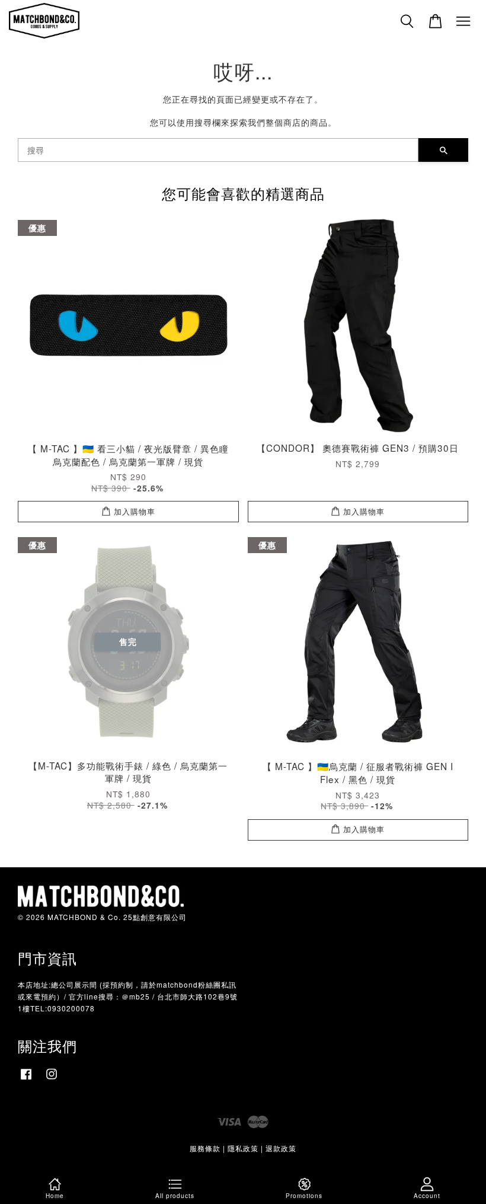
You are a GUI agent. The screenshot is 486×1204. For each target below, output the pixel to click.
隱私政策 (243, 1148)
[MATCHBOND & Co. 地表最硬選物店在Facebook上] (26, 1079)
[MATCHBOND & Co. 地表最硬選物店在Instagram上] (51, 1079)
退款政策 (281, 1148)
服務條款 (205, 1148)
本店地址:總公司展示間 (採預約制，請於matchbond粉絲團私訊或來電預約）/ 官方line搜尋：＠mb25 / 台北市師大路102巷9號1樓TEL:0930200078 (128, 996)
